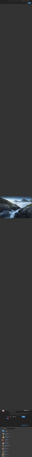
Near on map (9, 428)
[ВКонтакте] (7, 418)
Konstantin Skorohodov (7, 436)
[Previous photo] (0, 200)
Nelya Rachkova (6, 439)
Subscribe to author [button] (23, 416)
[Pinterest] (8, 418)
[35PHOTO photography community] (4, 1)
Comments (4, 428)
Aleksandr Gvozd (6, 442)
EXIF (13, 428)
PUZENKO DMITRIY (7, 433)
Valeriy (5, 430)
